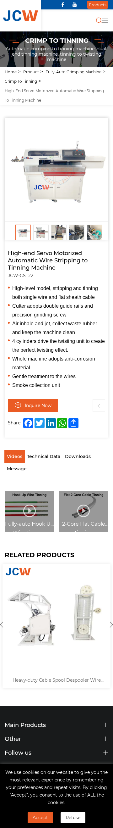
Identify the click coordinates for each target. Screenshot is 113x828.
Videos (14, 456)
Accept (40, 817)
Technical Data (43, 456)
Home (11, 71)
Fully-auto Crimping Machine (73, 71)
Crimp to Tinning (21, 81)
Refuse (73, 817)
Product (31, 71)
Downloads (78, 456)
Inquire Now (38, 405)
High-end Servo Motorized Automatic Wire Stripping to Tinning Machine (54, 95)
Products (97, 4)
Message (17, 469)
